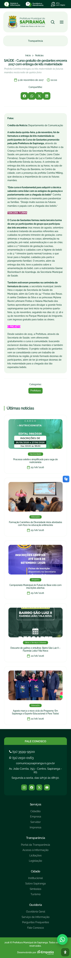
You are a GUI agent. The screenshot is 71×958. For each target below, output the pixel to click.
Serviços (35, 804)
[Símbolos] (35, 890)
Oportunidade (35, 454)
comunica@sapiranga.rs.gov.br (35, 763)
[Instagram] (24, 787)
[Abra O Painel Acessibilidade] (65, 952)
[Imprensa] (35, 828)
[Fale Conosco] (35, 929)
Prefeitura (35, 390)
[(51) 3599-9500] (22, 751)
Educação (35, 517)
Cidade (35, 871)
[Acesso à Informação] (35, 851)
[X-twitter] (39, 787)
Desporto (35, 580)
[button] (24, 96)
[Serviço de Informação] (35, 918)
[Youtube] (47, 787)
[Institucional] (35, 879)
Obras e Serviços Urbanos (35, 642)
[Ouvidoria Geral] (35, 913)
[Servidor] (35, 823)
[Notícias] (39, 55)
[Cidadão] (35, 812)
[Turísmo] (35, 895)
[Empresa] (35, 818)
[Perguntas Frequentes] (35, 923)
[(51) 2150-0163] (22, 758)
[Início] (27, 55)
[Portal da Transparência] (35, 846)
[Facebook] (32, 787)
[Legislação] (35, 862)
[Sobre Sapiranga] (35, 885)
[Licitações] (35, 857)
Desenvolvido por (26, 952)
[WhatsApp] (62, 939)
